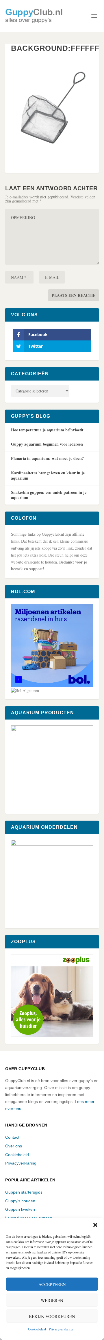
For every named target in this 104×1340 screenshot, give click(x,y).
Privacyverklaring (61, 1329)
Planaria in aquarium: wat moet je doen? (47, 458)
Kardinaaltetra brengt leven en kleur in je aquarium (48, 475)
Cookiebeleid (37, 1329)
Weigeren (52, 1300)
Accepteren (52, 1284)
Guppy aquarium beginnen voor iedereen (47, 444)
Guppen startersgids (23, 1192)
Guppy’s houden (20, 1201)
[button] (95, 1225)
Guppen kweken (20, 1209)
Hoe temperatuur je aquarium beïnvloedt (47, 430)
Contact (12, 1137)
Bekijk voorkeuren (52, 1316)
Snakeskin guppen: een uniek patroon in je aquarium (48, 495)
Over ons (13, 1146)
